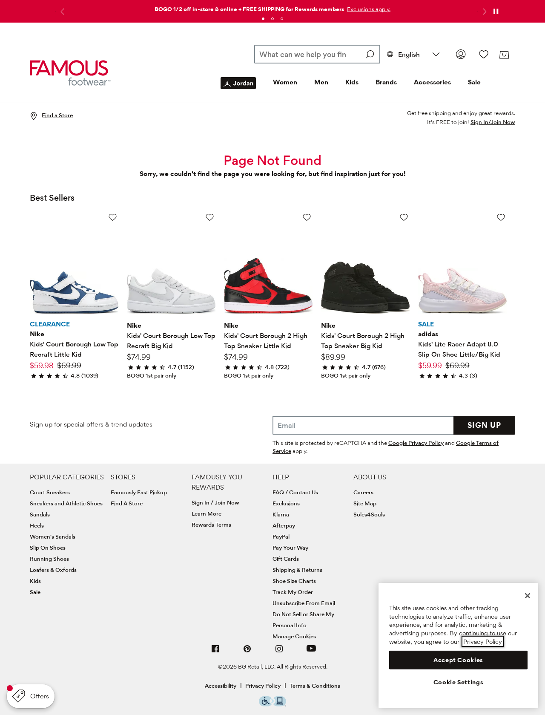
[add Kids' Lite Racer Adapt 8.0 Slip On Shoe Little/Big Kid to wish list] (501, 217)
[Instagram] (279, 652)
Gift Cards (285, 558)
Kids (352, 82)
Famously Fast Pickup (139, 492)
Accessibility (220, 685)
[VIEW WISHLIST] (483, 54)
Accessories (432, 82)
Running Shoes (49, 558)
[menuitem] (238, 90)
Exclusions (286, 503)
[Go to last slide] (61, 11)
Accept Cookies (458, 659)
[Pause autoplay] (496, 11)
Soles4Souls (369, 514)
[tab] (263, 18)
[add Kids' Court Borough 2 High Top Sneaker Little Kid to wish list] (307, 217)
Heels (37, 525)
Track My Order (292, 591)
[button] (367, 9)
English (409, 54)
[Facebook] (215, 652)
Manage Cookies (294, 636)
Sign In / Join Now (215, 502)
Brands (386, 82)
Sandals (40, 514)
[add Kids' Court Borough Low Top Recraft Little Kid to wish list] (112, 217)
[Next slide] (483, 11)
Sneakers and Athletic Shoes (66, 503)
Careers (363, 492)
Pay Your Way (290, 547)
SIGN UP (484, 425)
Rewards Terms (211, 524)
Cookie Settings (458, 682)
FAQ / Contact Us (295, 492)
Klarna (280, 514)
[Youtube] (311, 652)
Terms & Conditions (315, 685)
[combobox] (317, 54)
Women (285, 82)
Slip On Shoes (48, 547)
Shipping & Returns (297, 569)
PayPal (281, 536)
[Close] (527, 595)
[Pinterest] (247, 652)
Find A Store (127, 503)
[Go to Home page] (70, 73)
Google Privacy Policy (416, 442)
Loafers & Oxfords (53, 569)
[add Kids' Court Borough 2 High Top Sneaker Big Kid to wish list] (404, 217)
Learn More (206, 513)
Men (321, 82)
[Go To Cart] (504, 55)
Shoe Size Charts (294, 580)
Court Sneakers (50, 492)
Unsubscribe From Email (303, 603)
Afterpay (283, 525)
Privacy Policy (263, 685)
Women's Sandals (52, 536)
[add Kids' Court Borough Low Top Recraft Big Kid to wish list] (209, 217)
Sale (474, 82)
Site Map (364, 503)
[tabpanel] (272, 7)
